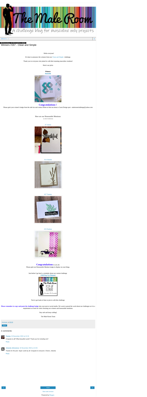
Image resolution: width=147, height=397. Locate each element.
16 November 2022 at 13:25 (29, 348)
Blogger (51, 395)
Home (48, 387)
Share (4, 325)
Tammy (8, 336)
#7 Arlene (48, 125)
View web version (48, 391)
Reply (7, 342)
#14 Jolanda (48, 159)
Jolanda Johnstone (12, 348)
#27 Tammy (48, 194)
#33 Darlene (48, 229)
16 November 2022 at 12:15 (20, 336)
